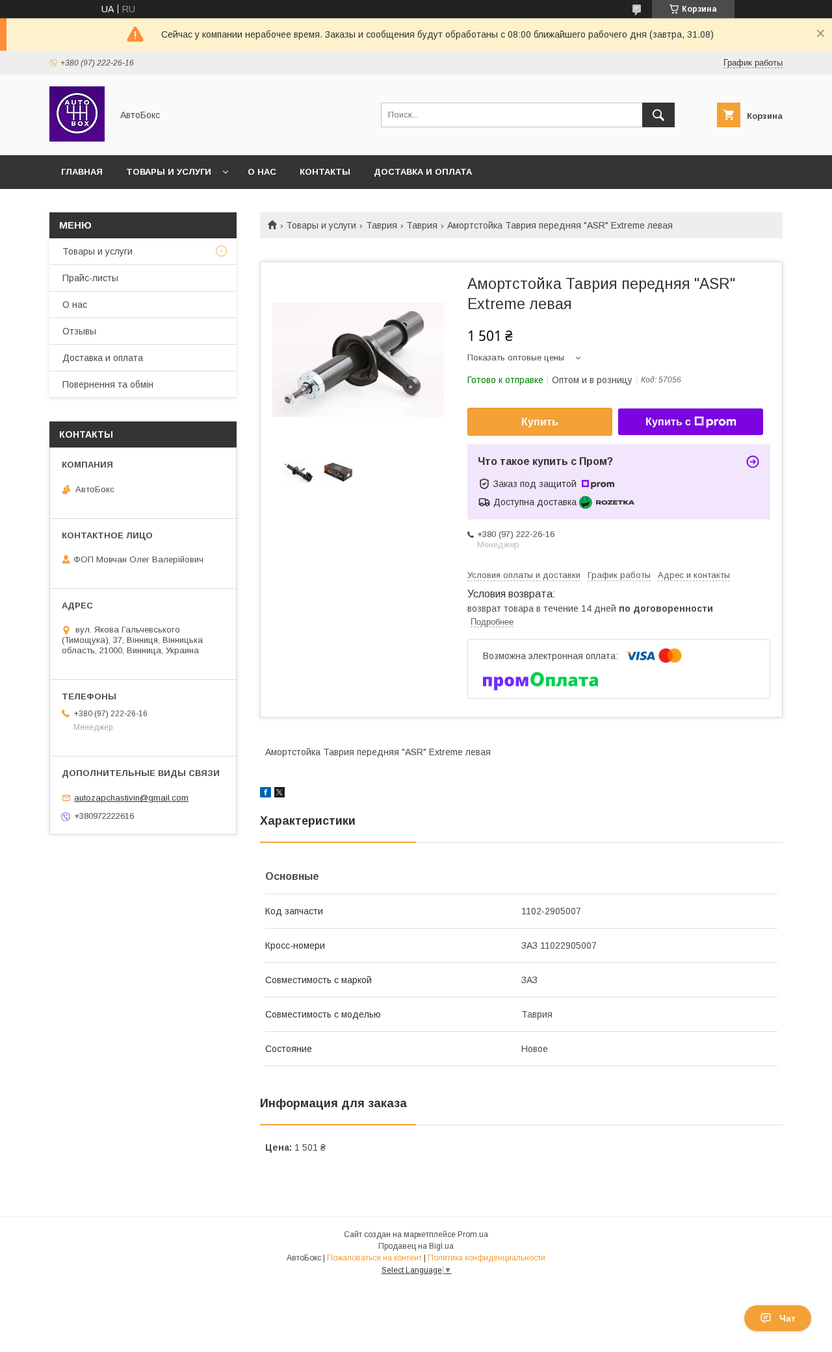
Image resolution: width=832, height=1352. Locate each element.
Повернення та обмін (107, 384)
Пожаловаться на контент (374, 1257)
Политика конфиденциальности (486, 1257)
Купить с (668, 421)
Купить (539, 421)
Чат (787, 1318)
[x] (279, 794)
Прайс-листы (90, 278)
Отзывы (79, 331)
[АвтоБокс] (77, 138)
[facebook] (265, 794)
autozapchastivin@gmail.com (131, 798)
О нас (262, 172)
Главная (82, 172)
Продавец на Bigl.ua (416, 1246)
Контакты (325, 172)
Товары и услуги (168, 172)
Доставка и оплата (423, 172)
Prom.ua (473, 1234)
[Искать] (658, 115)
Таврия (381, 225)
